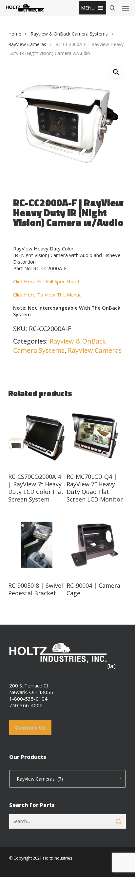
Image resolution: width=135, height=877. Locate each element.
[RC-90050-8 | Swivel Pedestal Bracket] (36, 545)
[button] (88, 7)
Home (14, 34)
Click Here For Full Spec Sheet (46, 281)
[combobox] (67, 779)
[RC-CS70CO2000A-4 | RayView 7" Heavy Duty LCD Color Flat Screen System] (36, 436)
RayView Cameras (27, 44)
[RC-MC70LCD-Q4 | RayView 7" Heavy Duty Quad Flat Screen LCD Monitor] (95, 436)
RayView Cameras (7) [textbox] (38, 779)
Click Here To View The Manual (48, 294)
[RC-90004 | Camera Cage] (95, 545)
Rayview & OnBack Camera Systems (69, 34)
